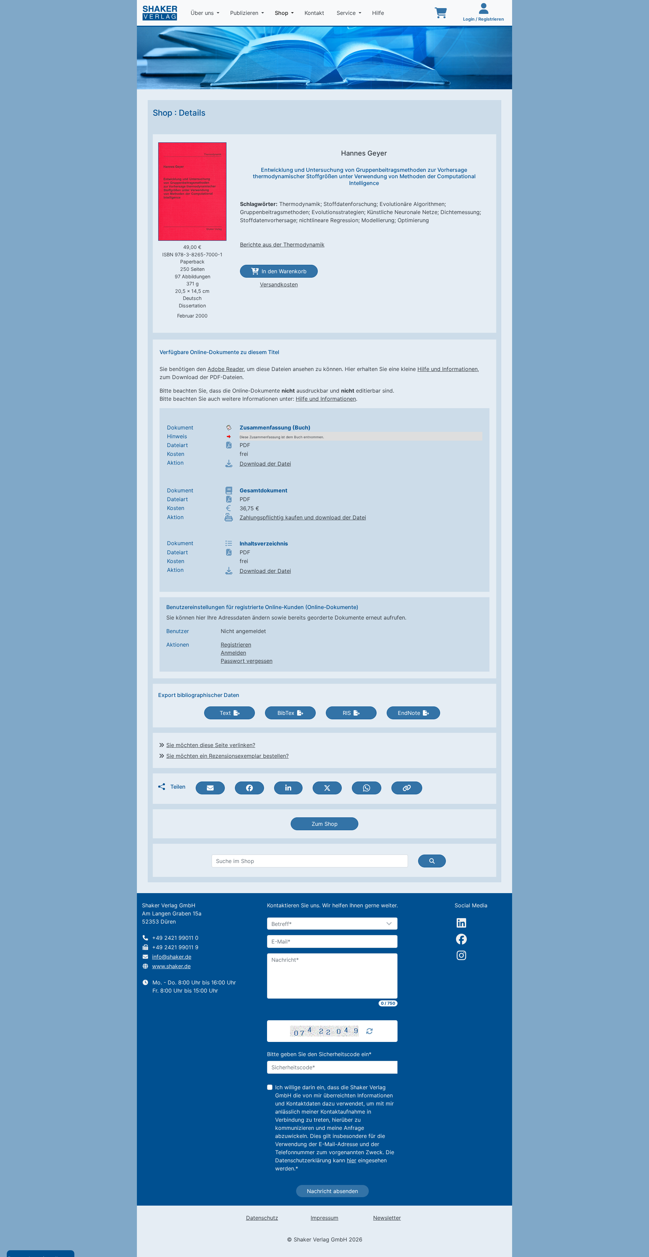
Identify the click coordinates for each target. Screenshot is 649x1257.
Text (225, 712)
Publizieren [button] (245, 12)
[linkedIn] (461, 923)
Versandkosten (279, 284)
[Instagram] (461, 955)
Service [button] (347, 12)
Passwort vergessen (246, 660)
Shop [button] (285, 12)
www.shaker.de (171, 966)
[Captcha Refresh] (369, 1031)
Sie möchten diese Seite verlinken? (210, 745)
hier (351, 1160)
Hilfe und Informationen (447, 369)
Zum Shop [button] (325, 823)
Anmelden (233, 652)
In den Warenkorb (284, 271)
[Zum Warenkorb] (441, 12)
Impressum (324, 1217)
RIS (347, 712)
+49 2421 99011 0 (175, 937)
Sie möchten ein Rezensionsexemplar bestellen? (227, 755)
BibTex (286, 712)
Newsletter (387, 1217)
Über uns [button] (203, 12)
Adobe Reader (226, 369)
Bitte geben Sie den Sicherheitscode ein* (319, 1054)
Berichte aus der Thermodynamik (282, 244)
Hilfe (379, 12)
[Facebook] (461, 939)
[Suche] (432, 861)
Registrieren (236, 644)
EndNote (409, 712)
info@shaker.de (171, 956)
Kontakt (315, 12)
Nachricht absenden (332, 1191)
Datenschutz (262, 1217)
